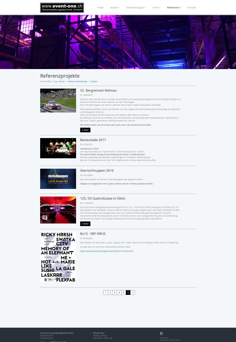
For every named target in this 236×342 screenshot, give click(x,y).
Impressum (164, 338)
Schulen (94, 81)
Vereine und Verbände (77, 81)
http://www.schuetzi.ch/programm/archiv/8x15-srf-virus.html (106, 251)
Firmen (62, 81)
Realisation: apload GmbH (170, 340)
